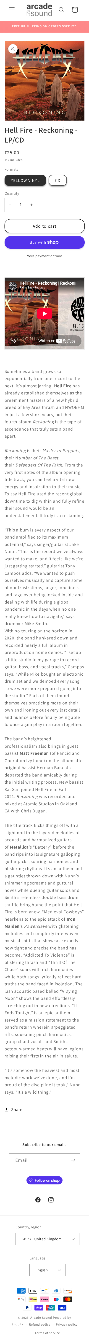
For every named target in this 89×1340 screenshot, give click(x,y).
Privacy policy (67, 1324)
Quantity (12, 193)
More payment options (45, 255)
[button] (11, 9)
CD (57, 180)
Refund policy (39, 1324)
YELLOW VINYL (25, 180)
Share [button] (16, 1109)
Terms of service (47, 1333)
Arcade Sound (41, 1317)
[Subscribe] (73, 1160)
